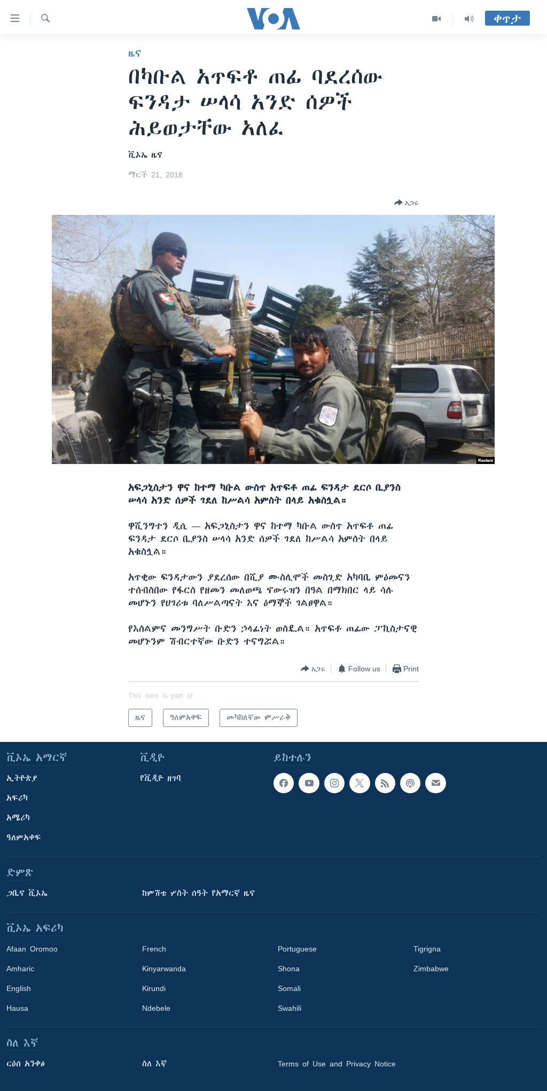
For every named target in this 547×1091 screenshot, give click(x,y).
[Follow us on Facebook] (284, 783)
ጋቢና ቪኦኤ (27, 893)
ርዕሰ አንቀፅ (25, 1064)
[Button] (406, 202)
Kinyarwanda (164, 968)
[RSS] (385, 783)
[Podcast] (410, 783)
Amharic (20, 968)
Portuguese (297, 949)
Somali (289, 988)
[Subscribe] (435, 783)
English (18, 988)
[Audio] (469, 19)
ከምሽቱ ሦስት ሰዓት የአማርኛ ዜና (198, 893)
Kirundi (154, 988)
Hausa (17, 1008)
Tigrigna (427, 949)
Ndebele (156, 1008)
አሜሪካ (18, 818)
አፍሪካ (17, 798)
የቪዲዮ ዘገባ (160, 778)
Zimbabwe (431, 968)
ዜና (135, 53)
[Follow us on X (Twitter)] (359, 783)
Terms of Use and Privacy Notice (337, 1064)
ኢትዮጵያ (21, 778)
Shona (289, 968)
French (154, 949)
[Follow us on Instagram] (334, 783)
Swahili (289, 1008)
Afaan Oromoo (32, 949)
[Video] (436, 19)
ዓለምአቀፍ (23, 837)
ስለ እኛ (154, 1064)
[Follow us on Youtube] (309, 783)
